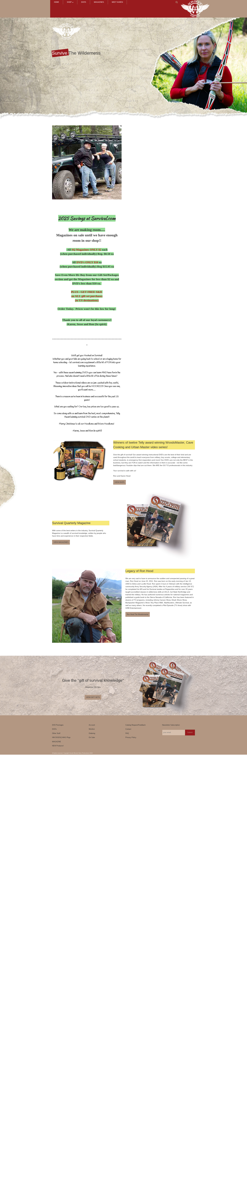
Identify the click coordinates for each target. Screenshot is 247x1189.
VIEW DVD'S (119, 482)
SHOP (69, 2)
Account (92, 725)
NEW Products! (58, 746)
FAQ (127, 733)
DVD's (83, 2)
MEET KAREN (117, 2)
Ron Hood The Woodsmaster (137, 614)
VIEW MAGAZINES (61, 542)
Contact (128, 729)
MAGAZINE (56, 742)
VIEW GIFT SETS (93, 697)
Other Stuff (56, 733)
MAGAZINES (99, 2)
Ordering (92, 733)
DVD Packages (58, 725)
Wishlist (92, 729)
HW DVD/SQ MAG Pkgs (61, 737)
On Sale (92, 737)
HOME (56, 2)
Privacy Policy (130, 737)
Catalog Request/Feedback (135, 725)
